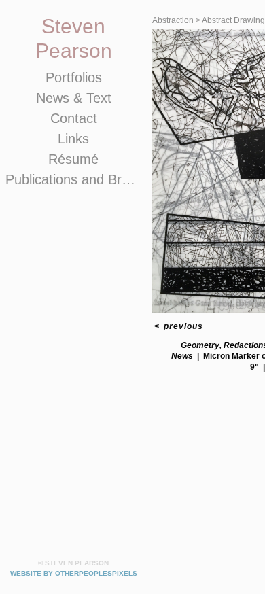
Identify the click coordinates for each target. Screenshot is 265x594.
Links (73, 138)
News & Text (73, 97)
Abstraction (173, 20)
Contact (73, 118)
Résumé (73, 159)
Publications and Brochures (73, 179)
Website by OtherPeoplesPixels (73, 573)
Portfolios (74, 77)
